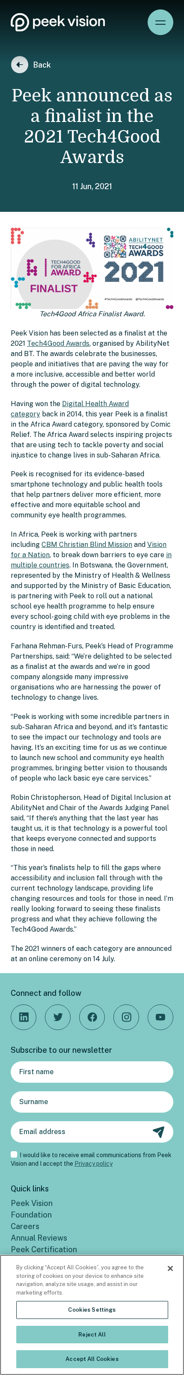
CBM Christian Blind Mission (87, 544)
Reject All (91, 1334)
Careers (25, 1226)
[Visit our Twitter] (58, 1017)
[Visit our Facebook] (92, 1017)
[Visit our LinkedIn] (23, 1017)
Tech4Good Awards (58, 343)
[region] (92, 1315)
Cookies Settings (92, 1310)
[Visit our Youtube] (160, 1017)
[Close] (170, 1268)
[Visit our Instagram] (126, 1017)
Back (42, 64)
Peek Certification (44, 1249)
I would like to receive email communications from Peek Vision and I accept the (91, 1159)
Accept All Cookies (91, 1359)
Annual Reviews (39, 1237)
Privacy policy (93, 1163)
